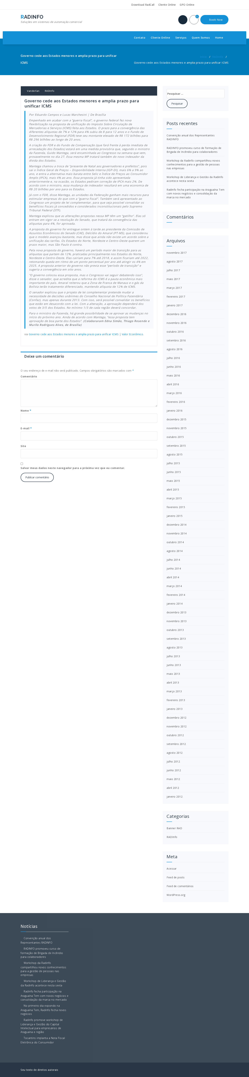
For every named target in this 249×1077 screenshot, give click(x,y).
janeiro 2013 (174, 709)
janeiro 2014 (174, 603)
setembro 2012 (176, 744)
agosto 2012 (175, 752)
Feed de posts (176, 877)
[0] (196, 20)
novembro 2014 (177, 533)
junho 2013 (174, 665)
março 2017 (174, 287)
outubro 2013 (175, 630)
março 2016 (174, 393)
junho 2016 (174, 366)
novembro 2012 (177, 726)
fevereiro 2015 (176, 507)
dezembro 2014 (176, 524)
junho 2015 (174, 472)
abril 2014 (173, 577)
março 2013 (174, 691)
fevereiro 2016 (176, 402)
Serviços (180, 37)
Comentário (29, 376)
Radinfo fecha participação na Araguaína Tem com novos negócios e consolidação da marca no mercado (196, 193)
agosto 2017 (175, 261)
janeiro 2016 (174, 410)
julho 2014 (173, 559)
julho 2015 (173, 463)
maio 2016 (173, 375)
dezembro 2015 (176, 419)
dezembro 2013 (176, 612)
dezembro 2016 (176, 314)
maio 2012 (173, 779)
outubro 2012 (175, 735)
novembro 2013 (177, 621)
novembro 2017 (177, 252)
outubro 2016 (175, 331)
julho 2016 (173, 358)
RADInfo (217, 56)
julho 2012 (173, 761)
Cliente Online (166, 4)
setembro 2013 (176, 638)
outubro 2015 (175, 437)
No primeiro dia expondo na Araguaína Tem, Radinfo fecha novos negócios (43, 1010)
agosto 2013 (175, 647)
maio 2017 (173, 279)
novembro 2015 (177, 428)
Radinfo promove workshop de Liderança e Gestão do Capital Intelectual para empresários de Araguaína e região (42, 1026)
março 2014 (174, 586)
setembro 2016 (176, 340)
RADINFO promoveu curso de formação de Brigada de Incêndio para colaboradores (42, 953)
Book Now (215, 19)
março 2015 (174, 498)
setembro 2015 (176, 445)
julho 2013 (173, 656)
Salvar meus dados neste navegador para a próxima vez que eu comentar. (73, 468)
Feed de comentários (180, 886)
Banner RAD (174, 828)
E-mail (26, 428)
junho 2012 (174, 770)
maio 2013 (173, 673)
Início (203, 56)
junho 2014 (174, 568)
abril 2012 (173, 788)
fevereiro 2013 (176, 700)
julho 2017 (173, 270)
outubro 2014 (175, 542)
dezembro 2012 (176, 717)
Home (219, 37)
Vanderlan (33, 90)
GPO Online (186, 4)
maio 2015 (173, 480)
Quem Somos (201, 37)
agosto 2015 (175, 454)
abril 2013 (173, 682)
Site (23, 446)
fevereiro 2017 (176, 296)
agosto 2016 (175, 349)
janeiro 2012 (174, 796)
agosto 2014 (175, 551)
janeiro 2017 (174, 305)
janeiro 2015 (174, 516)
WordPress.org (176, 895)
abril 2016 (173, 384)
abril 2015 (173, 489)
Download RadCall (142, 4)
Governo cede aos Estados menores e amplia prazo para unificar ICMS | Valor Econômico (86, 334)
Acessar (172, 868)
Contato (139, 37)
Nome (26, 410)
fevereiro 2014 (176, 595)
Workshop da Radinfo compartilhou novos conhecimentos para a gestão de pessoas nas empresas (193, 164)
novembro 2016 (177, 323)
